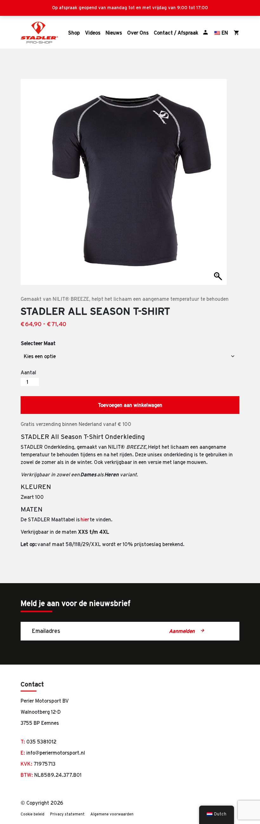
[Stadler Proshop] (39, 33)
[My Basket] (236, 32)
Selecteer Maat (38, 343)
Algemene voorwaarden (111, 814)
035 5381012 (41, 741)
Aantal (28, 372)
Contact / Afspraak (176, 32)
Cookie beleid (32, 814)
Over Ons (138, 32)
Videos (93, 32)
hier (85, 519)
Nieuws (114, 32)
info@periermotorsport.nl (55, 753)
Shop (74, 32)
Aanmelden (182, 631)
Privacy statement (67, 814)
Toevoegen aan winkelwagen (130, 405)
